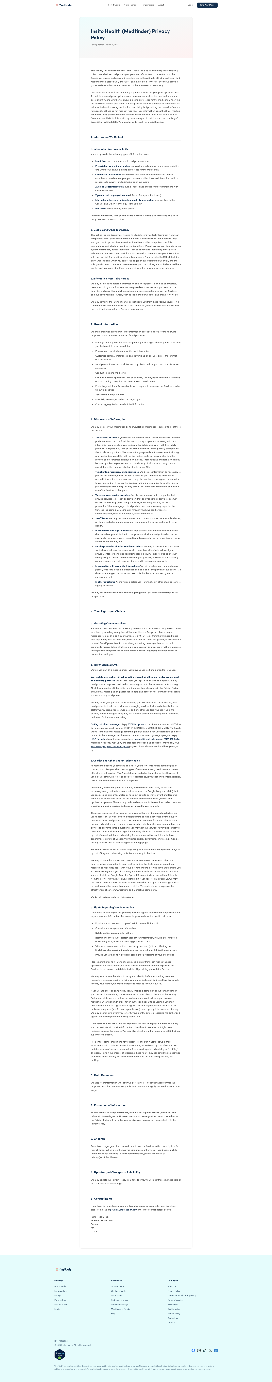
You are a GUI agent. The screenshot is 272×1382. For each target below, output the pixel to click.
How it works (114, 5)
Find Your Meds (207, 5)
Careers (171, 1323)
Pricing (57, 1296)
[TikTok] (204, 1350)
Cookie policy (174, 1309)
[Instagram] (199, 1350)
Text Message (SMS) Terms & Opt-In (110, 746)
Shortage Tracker (119, 1291)
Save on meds (130, 5)
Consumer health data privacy (182, 1296)
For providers (148, 5)
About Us (172, 1286)
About (161, 5)
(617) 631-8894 (171, 739)
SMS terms (173, 1305)
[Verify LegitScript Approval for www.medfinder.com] (59, 1354)
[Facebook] (193, 1350)
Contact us (173, 1318)
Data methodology (119, 1305)
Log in (191, 5)
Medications (116, 1296)
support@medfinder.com (148, 739)
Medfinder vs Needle (120, 1309)
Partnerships (60, 1300)
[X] (210, 1350)
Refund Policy (174, 1314)
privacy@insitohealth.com (123, 1210)
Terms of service (175, 1300)
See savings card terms (201, 1369)
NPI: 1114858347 (61, 1341)
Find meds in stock (119, 1300)
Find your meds (61, 1305)
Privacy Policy (174, 1291)
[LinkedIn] (216, 1350)
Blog (113, 1314)
